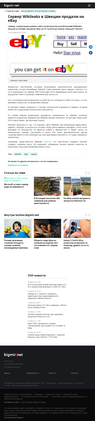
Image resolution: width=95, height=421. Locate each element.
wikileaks (17, 154)
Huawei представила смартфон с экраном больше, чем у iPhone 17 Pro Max (46, 335)
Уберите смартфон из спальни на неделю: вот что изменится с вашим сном (46, 244)
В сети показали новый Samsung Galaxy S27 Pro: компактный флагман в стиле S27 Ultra (47, 285)
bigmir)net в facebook (18, 165)
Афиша (7, 373)
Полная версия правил (13, 417)
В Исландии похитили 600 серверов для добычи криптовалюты (47, 201)
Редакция (39, 394)
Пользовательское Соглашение (35, 396)
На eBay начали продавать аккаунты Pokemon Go (77, 199)
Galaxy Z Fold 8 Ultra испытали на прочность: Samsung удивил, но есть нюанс (76, 244)
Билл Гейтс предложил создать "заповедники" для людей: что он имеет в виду (46, 325)
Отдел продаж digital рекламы (33, 402)
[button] (86, 172)
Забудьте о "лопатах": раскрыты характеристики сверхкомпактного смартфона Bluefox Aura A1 (43, 295)
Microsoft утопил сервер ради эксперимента (16, 185)
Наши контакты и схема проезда (18, 394)
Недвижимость (32, 373)
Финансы (74, 373)
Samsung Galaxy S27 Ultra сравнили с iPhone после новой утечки (47, 306)
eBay (26, 154)
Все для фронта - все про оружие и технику (38, 11)
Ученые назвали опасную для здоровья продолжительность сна (45, 315)
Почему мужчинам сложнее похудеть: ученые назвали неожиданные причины (16, 244)
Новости (52, 373)
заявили (47, 141)
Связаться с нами (53, 394)
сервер (34, 154)
